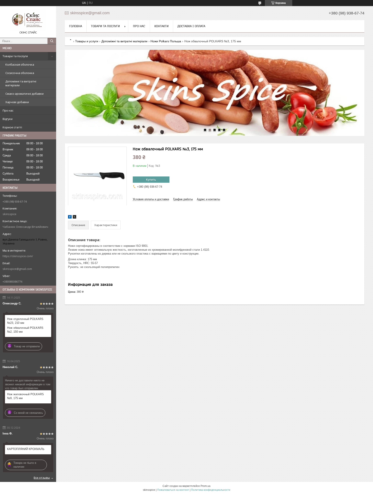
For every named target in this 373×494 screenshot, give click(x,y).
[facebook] (70, 217)
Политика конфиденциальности (210, 489)
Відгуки (8, 119)
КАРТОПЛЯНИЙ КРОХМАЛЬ (25, 449)
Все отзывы (42, 478)
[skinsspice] (28, 20)
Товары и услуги (86, 41)
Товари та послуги (15, 56)
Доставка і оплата (191, 26)
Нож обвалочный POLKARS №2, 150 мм (25, 329)
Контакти (161, 26)
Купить (151, 179)
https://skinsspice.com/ (18, 256)
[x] (74, 217)
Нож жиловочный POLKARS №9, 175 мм (25, 396)
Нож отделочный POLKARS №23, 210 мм (25, 320)
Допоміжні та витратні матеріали (20, 83)
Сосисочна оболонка (19, 73)
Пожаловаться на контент (173, 489)
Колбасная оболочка (19, 64)
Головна (75, 26)
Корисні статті (12, 127)
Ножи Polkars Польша (165, 41)
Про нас (8, 110)
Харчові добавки (17, 102)
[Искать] (51, 41)
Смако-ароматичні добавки (24, 94)
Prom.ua (205, 486)
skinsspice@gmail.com (17, 269)
